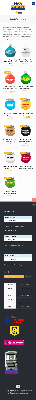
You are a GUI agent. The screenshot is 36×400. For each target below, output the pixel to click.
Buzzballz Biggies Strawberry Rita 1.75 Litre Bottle (10, 88)
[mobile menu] (33, 3)
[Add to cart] (15, 45)
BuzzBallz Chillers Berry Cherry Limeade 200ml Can (10, 115)
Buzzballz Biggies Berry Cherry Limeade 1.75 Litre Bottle (10, 61)
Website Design (19, 393)
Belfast (26, 393)
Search (6, 272)
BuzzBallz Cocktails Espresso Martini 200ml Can (25, 141)
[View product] (15, 48)
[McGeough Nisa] (18, 5)
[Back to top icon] (18, 386)
